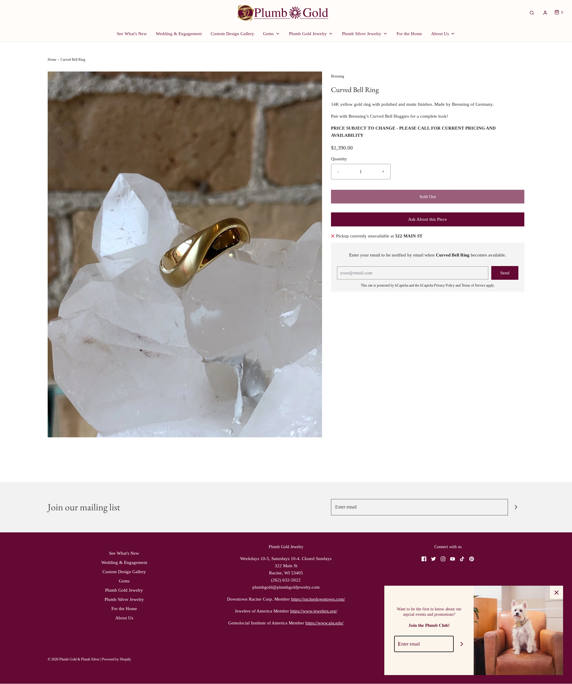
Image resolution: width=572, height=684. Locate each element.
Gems (124, 581)
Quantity (339, 158)
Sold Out (427, 196)
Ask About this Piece (427, 219)
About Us (124, 617)
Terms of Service (473, 285)
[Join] (516, 507)
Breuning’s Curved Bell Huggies (379, 116)
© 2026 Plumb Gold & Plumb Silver (74, 659)
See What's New (132, 33)
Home (52, 59)
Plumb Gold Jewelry (124, 590)
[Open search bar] (531, 13)
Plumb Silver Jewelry (124, 599)
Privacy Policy (444, 285)
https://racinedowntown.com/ (318, 599)
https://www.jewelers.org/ (313, 611)
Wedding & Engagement (179, 33)
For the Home (409, 33)
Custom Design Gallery (232, 33)
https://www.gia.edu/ (324, 623)
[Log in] (545, 12)
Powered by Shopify (116, 659)
